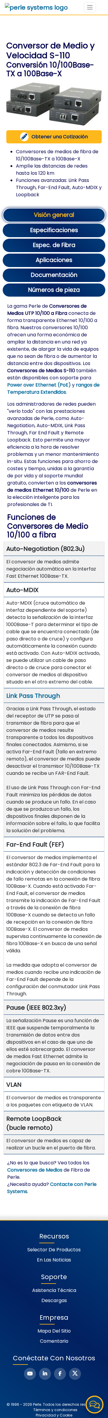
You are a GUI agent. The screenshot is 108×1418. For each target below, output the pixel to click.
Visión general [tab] (54, 215)
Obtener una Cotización (60, 136)
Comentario (54, 1341)
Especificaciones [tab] (54, 230)
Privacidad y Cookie (54, 1415)
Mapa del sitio (54, 1330)
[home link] (36, 7)
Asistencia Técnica (54, 1290)
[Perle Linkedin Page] (45, 1374)
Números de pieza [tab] (54, 290)
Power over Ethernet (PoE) (39, 384)
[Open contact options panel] (95, 1405)
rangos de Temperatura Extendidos (53, 388)
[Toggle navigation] (90, 7)
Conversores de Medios (34, 1169)
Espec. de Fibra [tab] (54, 245)
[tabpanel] (54, 749)
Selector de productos (54, 1249)
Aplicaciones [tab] (54, 260)
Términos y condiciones (55, 1409)
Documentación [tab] (54, 275)
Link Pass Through (33, 696)
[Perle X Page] (75, 1374)
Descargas (54, 1300)
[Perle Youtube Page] (30, 1374)
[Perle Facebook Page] (60, 1374)
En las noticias (54, 1259)
